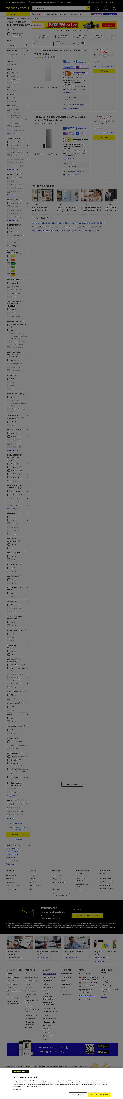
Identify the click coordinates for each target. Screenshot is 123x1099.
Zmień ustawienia (78, 1095)
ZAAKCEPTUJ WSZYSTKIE (99, 1095)
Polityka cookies (16, 1089)
